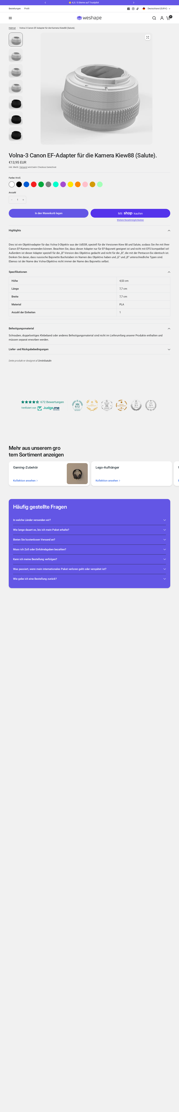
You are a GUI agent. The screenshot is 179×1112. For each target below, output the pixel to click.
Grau (48, 184)
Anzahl (12, 192)
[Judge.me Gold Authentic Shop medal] (92, 405)
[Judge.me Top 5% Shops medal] (136, 405)
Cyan (56, 184)
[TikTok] (137, 8)
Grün (41, 184)
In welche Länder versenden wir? (32, 520)
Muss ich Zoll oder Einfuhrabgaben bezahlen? (39, 549)
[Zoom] (147, 37)
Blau (26, 184)
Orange (78, 184)
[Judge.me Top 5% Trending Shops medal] (150, 405)
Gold (92, 184)
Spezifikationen (18, 271)
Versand (23, 167)
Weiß (12, 184)
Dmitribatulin (45, 360)
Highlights (15, 230)
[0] (167, 18)
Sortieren (19, 184)
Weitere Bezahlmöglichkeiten (130, 220)
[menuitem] (16, 8)
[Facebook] (128, 8)
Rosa (85, 184)
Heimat (12, 28)
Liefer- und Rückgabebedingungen (28, 349)
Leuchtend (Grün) (100, 184)
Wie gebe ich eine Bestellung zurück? (35, 578)
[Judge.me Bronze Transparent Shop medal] (121, 405)
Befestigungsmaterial (21, 328)
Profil (26, 8)
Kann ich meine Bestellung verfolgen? (35, 559)
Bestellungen (15, 8)
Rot (34, 184)
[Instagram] (133, 8)
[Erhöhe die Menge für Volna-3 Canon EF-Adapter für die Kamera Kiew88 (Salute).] (23, 199)
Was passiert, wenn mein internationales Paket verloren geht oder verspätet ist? (59, 569)
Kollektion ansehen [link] (24, 480)
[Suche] (154, 18)
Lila (63, 184)
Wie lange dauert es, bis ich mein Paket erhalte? (41, 529)
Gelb (70, 184)
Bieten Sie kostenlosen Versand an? (34, 539)
